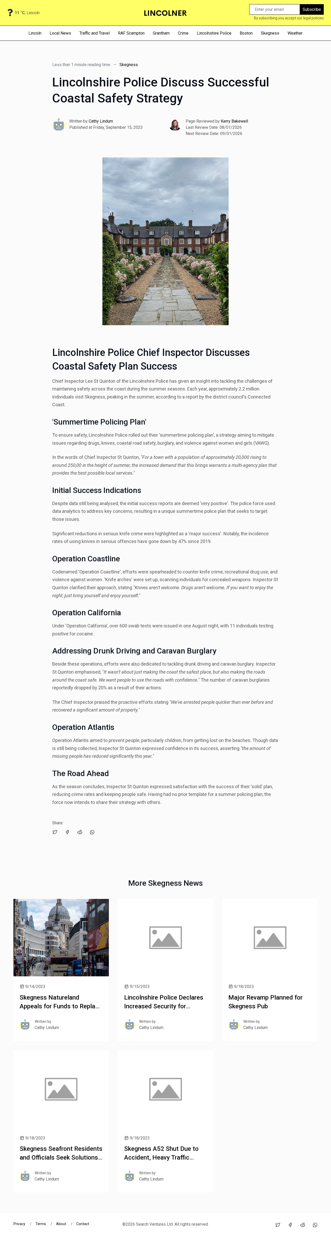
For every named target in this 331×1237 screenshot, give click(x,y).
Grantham (161, 33)
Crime (183, 33)
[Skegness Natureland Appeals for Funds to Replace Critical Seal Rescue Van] (61, 937)
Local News (60, 33)
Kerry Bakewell (234, 121)
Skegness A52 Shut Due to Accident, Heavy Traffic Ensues (161, 1157)
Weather (295, 33)
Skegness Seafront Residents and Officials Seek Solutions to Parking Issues (61, 1157)
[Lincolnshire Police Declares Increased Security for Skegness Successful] (165, 937)
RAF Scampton (131, 33)
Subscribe (312, 9)
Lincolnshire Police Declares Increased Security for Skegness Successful (163, 1006)
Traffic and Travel (94, 33)
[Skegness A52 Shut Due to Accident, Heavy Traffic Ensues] (165, 1089)
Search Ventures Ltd (154, 1224)
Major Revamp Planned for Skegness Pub (265, 1002)
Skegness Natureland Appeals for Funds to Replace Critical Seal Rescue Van (61, 1006)
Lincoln (34, 33)
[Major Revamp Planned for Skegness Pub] (270, 937)
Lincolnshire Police (214, 33)
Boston (246, 33)
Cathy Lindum (101, 121)
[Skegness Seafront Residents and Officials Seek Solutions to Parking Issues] (61, 1089)
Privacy (19, 1224)
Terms (40, 1224)
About (61, 1224)
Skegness (270, 33)
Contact (82, 1224)
